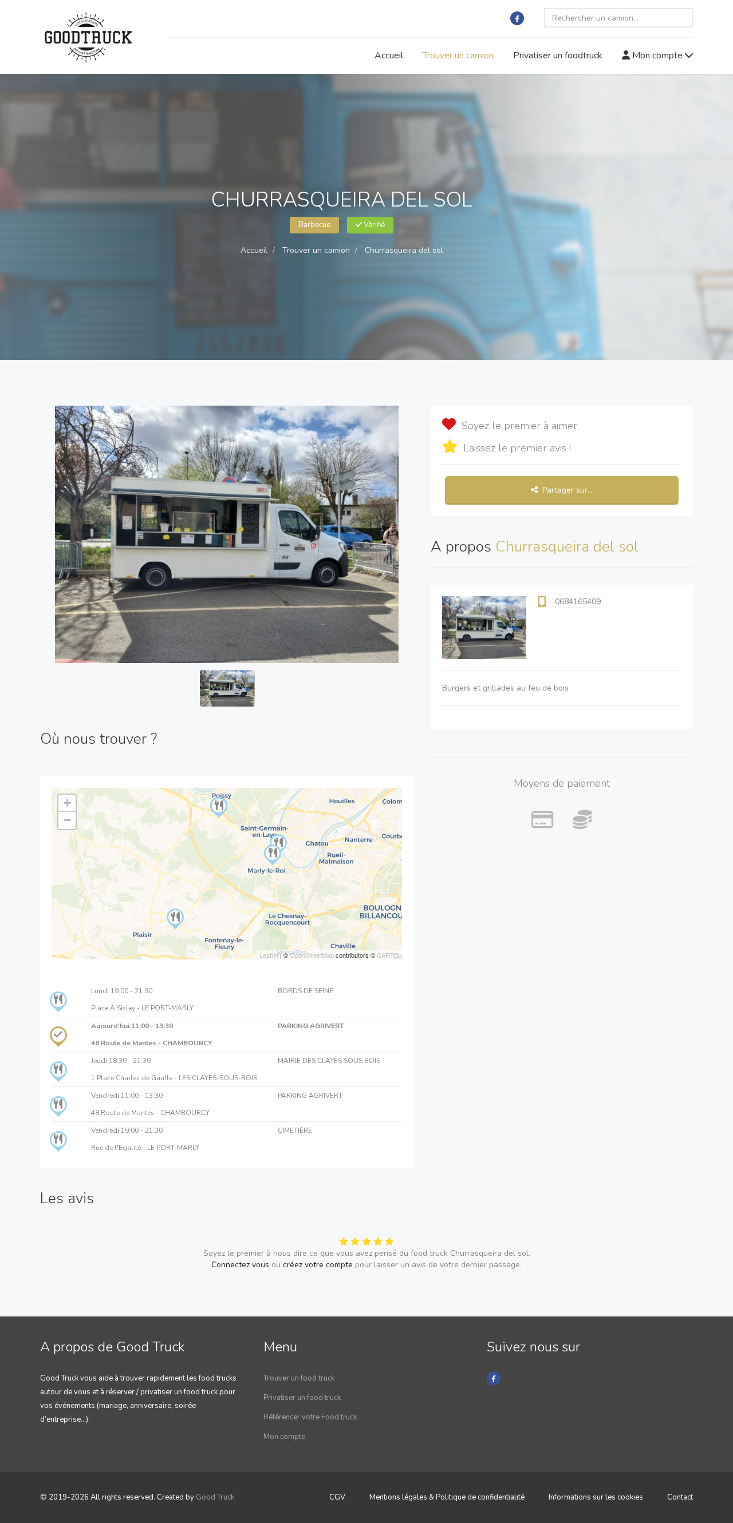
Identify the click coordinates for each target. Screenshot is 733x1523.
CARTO (388, 954)
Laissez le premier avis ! (517, 448)
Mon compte (657, 55)
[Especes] (582, 820)
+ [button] (67, 803)
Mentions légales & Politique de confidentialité (447, 1497)
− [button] (67, 820)
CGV (337, 1497)
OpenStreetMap (312, 954)
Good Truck (215, 1497)
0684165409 (578, 601)
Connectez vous (240, 1264)
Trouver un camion (458, 55)
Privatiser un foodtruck (557, 55)
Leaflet (268, 954)
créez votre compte (318, 1264)
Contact (680, 1497)
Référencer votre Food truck (310, 1417)
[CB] (542, 820)
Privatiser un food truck (302, 1398)
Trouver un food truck (298, 1378)
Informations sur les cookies (596, 1497)
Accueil (389, 55)
